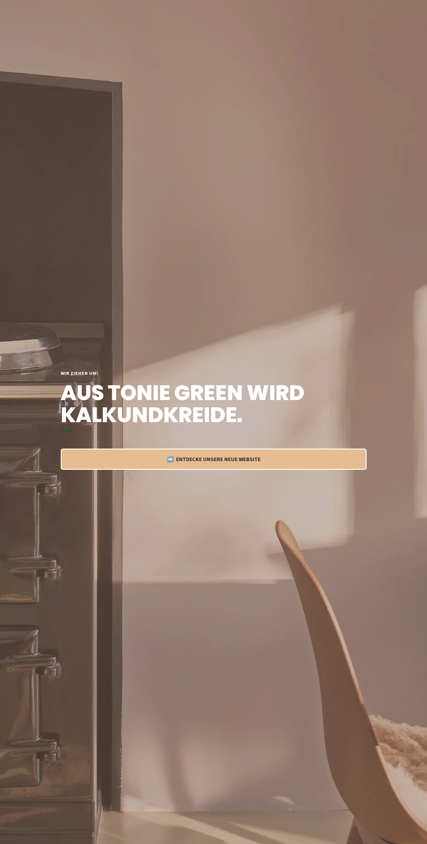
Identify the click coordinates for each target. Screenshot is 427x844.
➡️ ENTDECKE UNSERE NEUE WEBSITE (214, 459)
